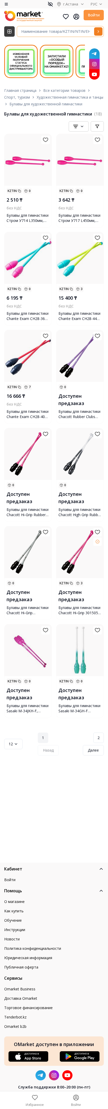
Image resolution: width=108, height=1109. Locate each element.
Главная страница (20, 90)
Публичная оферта (21, 967)
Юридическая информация (28, 957)
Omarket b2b (15, 1026)
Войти (94, 14)
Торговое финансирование (28, 1007)
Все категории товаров (64, 90)
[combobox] (79, 126)
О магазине (14, 901)
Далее (93, 750)
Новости (12, 939)
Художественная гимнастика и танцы (70, 97)
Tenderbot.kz (15, 1017)
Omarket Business (19, 988)
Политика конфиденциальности (32, 948)
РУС (94, 4)
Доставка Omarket (20, 998)
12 (11, 743)
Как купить (14, 910)
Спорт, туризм (17, 97)
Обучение (13, 920)
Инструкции (14, 929)
